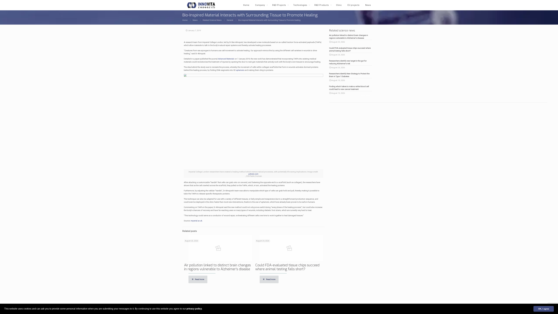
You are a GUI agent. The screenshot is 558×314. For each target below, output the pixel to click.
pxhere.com (253, 174)
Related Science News (212, 20)
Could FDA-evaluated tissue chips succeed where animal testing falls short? (287, 267)
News (195, 20)
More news (365, 95)
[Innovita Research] (201, 5)
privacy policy (194, 308)
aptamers (240, 70)
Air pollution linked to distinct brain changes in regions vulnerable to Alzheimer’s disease (217, 267)
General (230, 20)
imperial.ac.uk (196, 221)
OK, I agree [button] (543, 309)
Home (184, 20)
